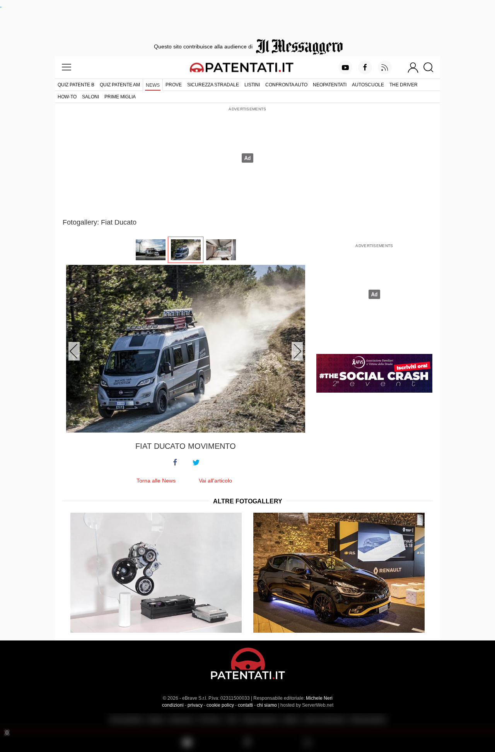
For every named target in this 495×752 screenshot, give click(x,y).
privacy (195, 705)
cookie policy (220, 705)
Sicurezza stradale (213, 85)
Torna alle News (156, 480)
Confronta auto (286, 85)
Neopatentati (329, 85)
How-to (67, 97)
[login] (413, 67)
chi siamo (267, 705)
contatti (245, 705)
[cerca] (431, 67)
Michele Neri (319, 698)
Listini (252, 85)
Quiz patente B (76, 85)
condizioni (173, 705)
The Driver (403, 85)
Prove (174, 85)
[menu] (66, 67)
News (153, 85)
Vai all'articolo (215, 480)
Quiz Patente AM (120, 85)
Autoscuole (368, 85)
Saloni (90, 97)
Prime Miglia (120, 97)
